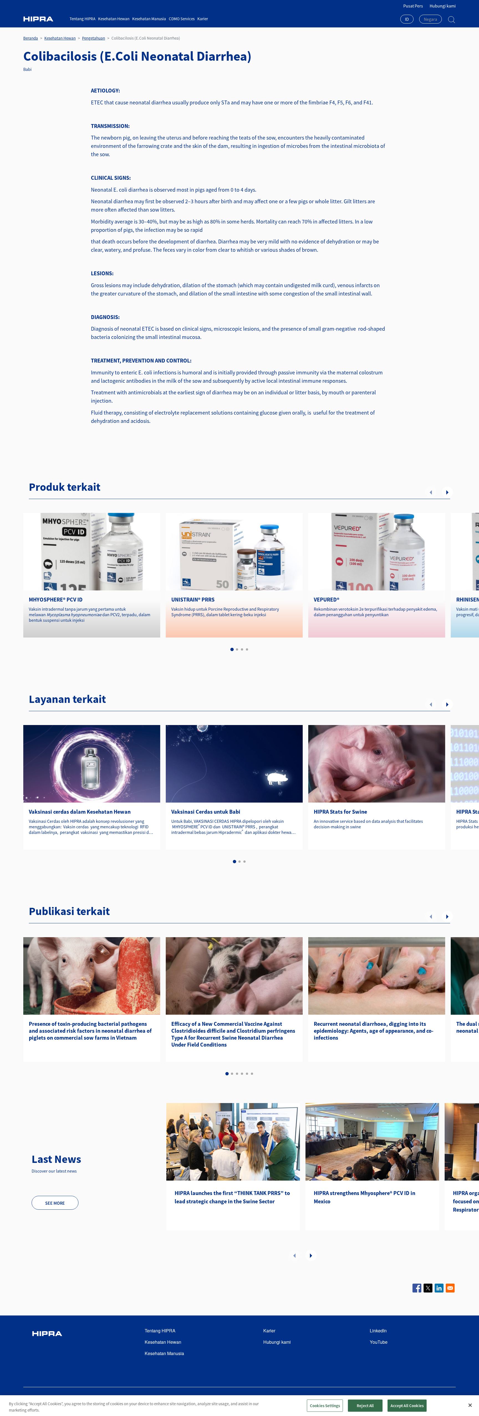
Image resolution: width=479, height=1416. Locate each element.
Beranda (30, 38)
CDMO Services (182, 18)
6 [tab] (252, 1074)
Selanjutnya (447, 492)
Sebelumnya (430, 492)
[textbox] (430, 19)
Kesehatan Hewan (113, 18)
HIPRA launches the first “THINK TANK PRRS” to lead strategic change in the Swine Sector (232, 1197)
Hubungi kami (443, 6)
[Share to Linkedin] (439, 1288)
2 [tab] (237, 649)
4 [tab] (247, 649)
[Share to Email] (450, 1288)
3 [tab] (242, 649)
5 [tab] (247, 1074)
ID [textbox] (407, 19)
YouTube (379, 1342)
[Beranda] (44, 19)
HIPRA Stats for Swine (340, 811)
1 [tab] (232, 649)
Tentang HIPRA (82, 18)
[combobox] (407, 20)
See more (55, 1203)
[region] (239, 1405)
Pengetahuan (93, 38)
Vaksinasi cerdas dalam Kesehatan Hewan (80, 811)
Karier (202, 18)
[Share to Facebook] (416, 1288)
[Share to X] (428, 1288)
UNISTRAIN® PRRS (193, 599)
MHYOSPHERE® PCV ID (56, 599)
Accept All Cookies (407, 1405)
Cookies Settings (325, 1405)
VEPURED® (326, 599)
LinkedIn (378, 1330)
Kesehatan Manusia (149, 18)
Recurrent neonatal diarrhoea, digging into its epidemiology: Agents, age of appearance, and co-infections (374, 1030)
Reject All (365, 1405)
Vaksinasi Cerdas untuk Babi (205, 811)
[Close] (470, 1405)
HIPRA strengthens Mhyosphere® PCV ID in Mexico (364, 1197)
